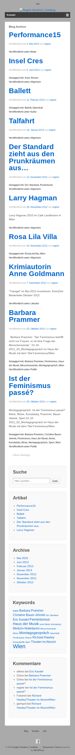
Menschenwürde (29, 365)
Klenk (52, 438)
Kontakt (11, 15)
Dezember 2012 (26, 574)
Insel (27, 77)
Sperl (51, 442)
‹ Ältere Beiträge (21, 455)
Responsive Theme (52, 747)
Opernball (37, 107)
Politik (33, 369)
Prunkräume (46, 185)
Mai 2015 (22, 558)
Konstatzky (14, 442)
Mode (33, 51)
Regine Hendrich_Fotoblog (25, 747)
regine (47, 44)
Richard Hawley (43, 637)
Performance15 (35, 35)
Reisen (34, 77)
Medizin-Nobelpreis (26, 628)
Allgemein (35, 82)
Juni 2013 (23, 562)
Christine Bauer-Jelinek (29, 615)
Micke (24, 442)
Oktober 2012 (25, 582)
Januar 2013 (24, 570)
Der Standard (32, 185)
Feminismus (51, 361)
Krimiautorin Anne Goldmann (36, 270)
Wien (42, 253)
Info (38, 4)
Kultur (33, 111)
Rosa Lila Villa (33, 237)
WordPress (39, 750)
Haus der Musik (39, 438)
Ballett (20, 91)
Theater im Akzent (43, 641)
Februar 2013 (25, 566)
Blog (26, 731)
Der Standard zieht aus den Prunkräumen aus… (32, 157)
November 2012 (26, 578)
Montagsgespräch (48, 365)
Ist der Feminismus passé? (30, 386)
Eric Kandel (21, 619)
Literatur (34, 303)
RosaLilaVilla (32, 253)
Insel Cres (26, 61)
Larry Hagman (33, 198)
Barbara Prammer (24, 316)
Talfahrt (21, 121)
